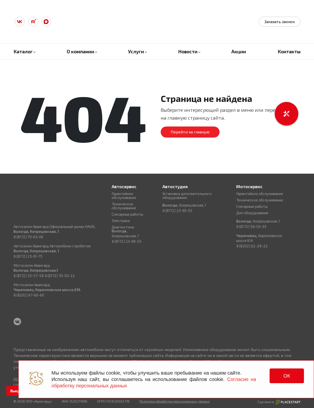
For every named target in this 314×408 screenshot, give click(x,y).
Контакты (289, 51)
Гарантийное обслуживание (124, 195)
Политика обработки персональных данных (174, 401)
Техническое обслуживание (124, 206)
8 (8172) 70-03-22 (60, 275)
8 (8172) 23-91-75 (27, 256)
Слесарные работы (127, 214)
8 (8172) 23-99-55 (127, 241)
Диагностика (123, 227)
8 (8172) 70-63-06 (28, 237)
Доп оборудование (252, 213)
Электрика (121, 221)
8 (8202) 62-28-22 (252, 246)
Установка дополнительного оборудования (187, 195)
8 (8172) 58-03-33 (251, 226)
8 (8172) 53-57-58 (28, 275)
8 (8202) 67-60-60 (28, 295)
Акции (238, 51)
